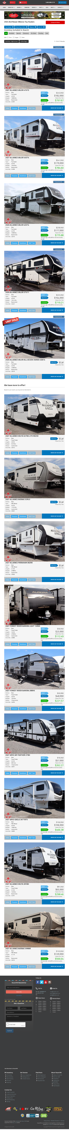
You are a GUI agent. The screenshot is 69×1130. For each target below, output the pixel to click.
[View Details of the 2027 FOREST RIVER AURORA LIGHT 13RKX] (34, 605)
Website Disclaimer (55, 1120)
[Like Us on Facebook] (38, 982)
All (6, 33)
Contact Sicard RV (10, 1092)
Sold (47, 33)
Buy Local (15, 1122)
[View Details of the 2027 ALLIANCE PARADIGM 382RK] (34, 541)
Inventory (11, 7)
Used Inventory (9, 1079)
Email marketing (8, 999)
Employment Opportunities (55, 1081)
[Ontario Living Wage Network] (44, 1116)
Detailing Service (26, 1077)
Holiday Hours (9, 1098)
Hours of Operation (10, 1096)
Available (11, 33)
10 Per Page (23, 41)
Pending (40, 33)
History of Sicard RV (57, 1075)
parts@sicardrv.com (54, 995)
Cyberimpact (13, 999)
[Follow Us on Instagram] (49, 982)
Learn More (19, 995)
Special (18, 33)
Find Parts (39, 1072)
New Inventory (9, 1077)
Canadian (18, 1121)
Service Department (26, 1075)
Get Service (24, 1072)
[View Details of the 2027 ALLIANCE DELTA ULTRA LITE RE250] (34, 414)
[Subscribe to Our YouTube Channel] (45, 982)
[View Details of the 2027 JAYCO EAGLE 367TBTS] (34, 798)
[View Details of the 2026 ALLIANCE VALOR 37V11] (34, 271)
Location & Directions (11, 1094)
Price (10, 37)
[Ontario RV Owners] (48, 1110)
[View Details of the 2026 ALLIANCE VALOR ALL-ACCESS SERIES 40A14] (34, 338)
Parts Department (42, 1075)
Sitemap (8, 1101)
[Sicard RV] (4, 2)
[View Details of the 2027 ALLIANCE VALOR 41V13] (34, 69)
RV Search (8, 1080)
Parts (41, 7)
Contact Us (8, 1090)
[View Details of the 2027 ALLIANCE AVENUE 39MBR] (34, 927)
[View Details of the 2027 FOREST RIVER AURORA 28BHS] (34, 669)
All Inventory (9, 1075)
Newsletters (55, 1079)
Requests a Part (41, 1080)
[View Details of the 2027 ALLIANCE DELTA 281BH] (34, 862)
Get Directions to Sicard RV (11, 1068)
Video (23, 37)
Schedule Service (26, 1079)
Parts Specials (41, 1079)
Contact (60, 7)
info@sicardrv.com (54, 992)
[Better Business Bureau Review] (32, 1116)
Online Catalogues (42, 1077)
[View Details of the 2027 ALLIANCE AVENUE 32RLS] (34, 478)
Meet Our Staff (56, 1077)
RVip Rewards (56, 1085)
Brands (19, 7)
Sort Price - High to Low (11, 41)
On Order (33, 33)
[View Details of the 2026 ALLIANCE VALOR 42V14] (34, 203)
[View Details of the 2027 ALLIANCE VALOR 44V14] (34, 136)
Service (34, 7)
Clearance (26, 33)
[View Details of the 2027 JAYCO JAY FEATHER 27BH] (34, 733)
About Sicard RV (56, 1072)
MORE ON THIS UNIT (56, 108)
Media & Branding (10, 1099)
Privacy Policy (56, 1084)
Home (4, 7)
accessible (50, 1124)
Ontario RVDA (24, 1121)
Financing (26, 7)
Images (16, 37)
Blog (47, 7)
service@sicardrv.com (55, 993)
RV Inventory (9, 1072)
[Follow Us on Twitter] (42, 982)
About (52, 7)
